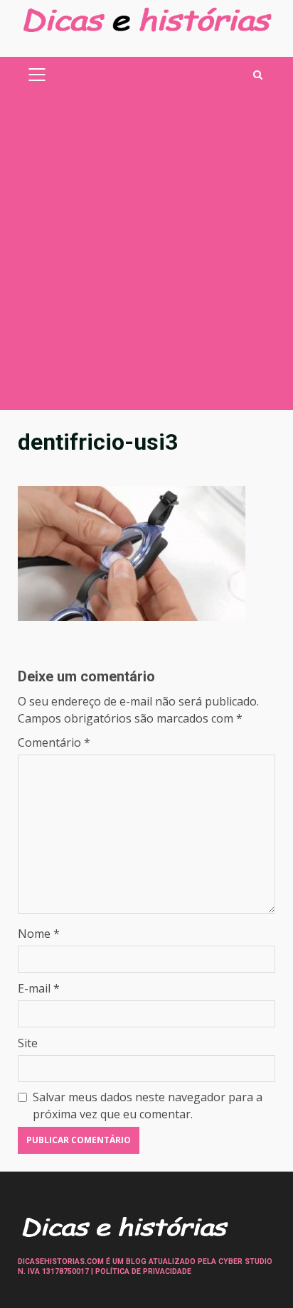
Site (28, 1043)
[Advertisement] (146, 256)
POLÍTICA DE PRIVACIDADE (143, 1271)
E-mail (39, 988)
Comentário (54, 742)
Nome (39, 933)
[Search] (257, 75)
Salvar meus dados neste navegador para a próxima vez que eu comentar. (147, 1105)
